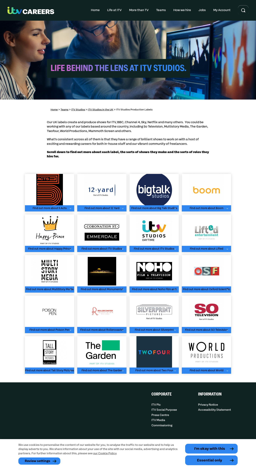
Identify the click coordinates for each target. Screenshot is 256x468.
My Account (222, 10)
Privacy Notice (208, 404)
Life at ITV (114, 10)
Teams (161, 10)
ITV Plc (156, 404)
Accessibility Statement (214, 409)
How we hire (182, 10)
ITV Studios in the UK (100, 109)
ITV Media (158, 420)
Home (95, 10)
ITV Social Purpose (164, 409)
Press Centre (160, 415)
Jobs (202, 10)
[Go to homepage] (30, 10)
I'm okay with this (209, 449)
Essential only (209, 460)
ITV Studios (78, 109)
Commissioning (161, 425)
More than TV (139, 10)
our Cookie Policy (104, 453)
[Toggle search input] (243, 10)
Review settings (37, 461)
